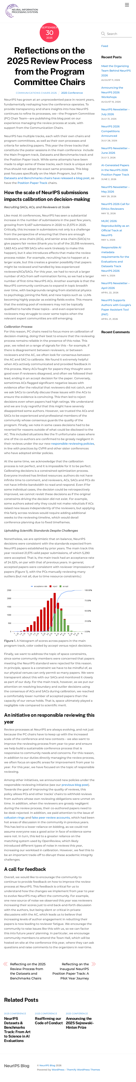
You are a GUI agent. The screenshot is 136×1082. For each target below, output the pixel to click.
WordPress (58, 1069)
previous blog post (75, 785)
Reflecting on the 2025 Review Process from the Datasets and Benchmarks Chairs (28, 971)
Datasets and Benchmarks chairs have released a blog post (47, 178)
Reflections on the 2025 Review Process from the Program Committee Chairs (49, 66)
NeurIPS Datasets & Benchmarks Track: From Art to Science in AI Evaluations (17, 1029)
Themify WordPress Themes (83, 1069)
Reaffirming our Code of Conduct (49, 1020)
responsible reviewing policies (72, 443)
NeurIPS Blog (47, 1065)
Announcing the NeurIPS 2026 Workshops (112, 92)
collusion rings (14, 817)
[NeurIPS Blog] (21, 16)
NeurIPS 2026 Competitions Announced (110, 131)
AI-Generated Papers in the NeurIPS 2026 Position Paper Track (115, 170)
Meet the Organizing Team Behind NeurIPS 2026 (116, 70)
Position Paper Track (33, 183)
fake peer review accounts (51, 817)
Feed (104, 46)
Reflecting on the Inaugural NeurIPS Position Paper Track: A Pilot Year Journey (70, 971)
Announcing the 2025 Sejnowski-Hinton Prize (80, 1023)
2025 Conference (72, 92)
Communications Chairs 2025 (36, 92)
